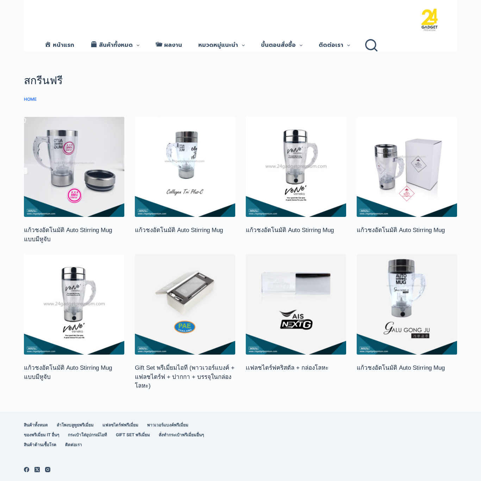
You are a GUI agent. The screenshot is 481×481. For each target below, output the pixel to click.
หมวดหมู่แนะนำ (218, 45)
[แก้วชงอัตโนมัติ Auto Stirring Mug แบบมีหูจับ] (74, 167)
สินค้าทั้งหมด (36, 424)
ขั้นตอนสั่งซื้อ (278, 45)
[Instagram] (47, 469)
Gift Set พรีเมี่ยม (133, 434)
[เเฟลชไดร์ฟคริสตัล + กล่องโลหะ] (296, 304)
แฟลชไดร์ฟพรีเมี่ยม (120, 424)
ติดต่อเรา (331, 45)
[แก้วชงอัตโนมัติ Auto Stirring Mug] (185, 167)
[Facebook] (26, 469)
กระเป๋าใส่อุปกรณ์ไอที (87, 434)
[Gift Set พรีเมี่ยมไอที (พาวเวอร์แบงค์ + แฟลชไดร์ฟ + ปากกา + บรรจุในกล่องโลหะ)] (185, 304)
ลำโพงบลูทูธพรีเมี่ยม (75, 424)
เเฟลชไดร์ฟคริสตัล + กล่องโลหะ (287, 367)
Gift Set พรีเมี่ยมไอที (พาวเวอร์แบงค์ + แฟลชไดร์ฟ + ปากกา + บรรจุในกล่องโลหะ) (185, 376)
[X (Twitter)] (37, 469)
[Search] (371, 45)
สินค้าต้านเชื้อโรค (40, 444)
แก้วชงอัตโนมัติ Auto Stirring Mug (180, 230)
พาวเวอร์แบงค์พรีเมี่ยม (167, 424)
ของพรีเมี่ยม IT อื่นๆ (41, 434)
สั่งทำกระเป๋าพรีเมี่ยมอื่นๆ (181, 434)
